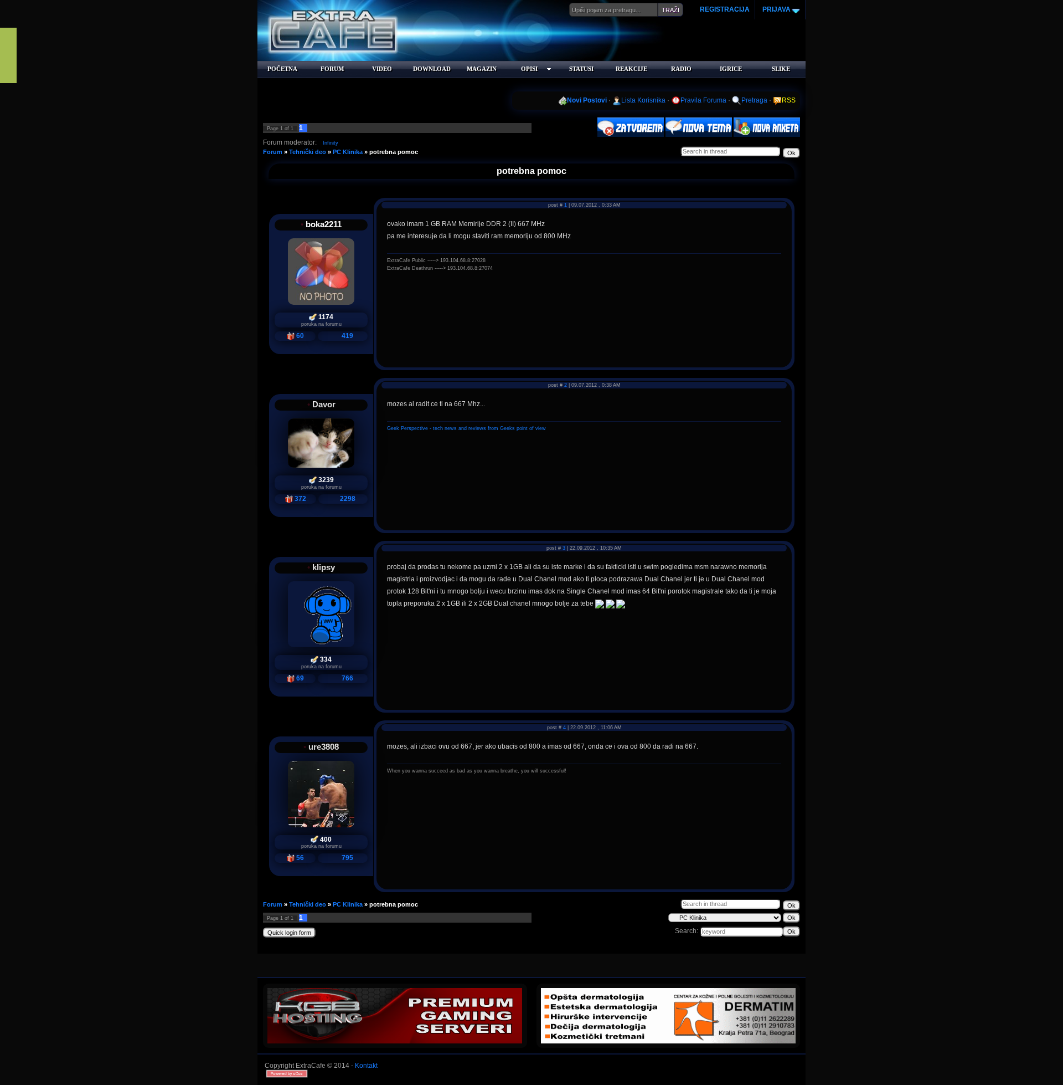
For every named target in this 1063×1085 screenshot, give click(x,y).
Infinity (330, 143)
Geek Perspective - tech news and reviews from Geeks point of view (466, 428)
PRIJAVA (776, 9)
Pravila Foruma (703, 100)
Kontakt (366, 1065)
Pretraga (754, 100)
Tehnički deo (307, 152)
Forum (272, 152)
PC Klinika (348, 152)
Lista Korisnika (643, 100)
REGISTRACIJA (725, 9)
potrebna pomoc (393, 152)
